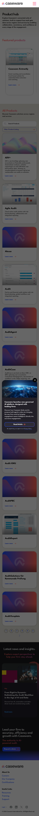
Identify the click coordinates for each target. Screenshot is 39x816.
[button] (35, 3)
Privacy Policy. (28, 428)
